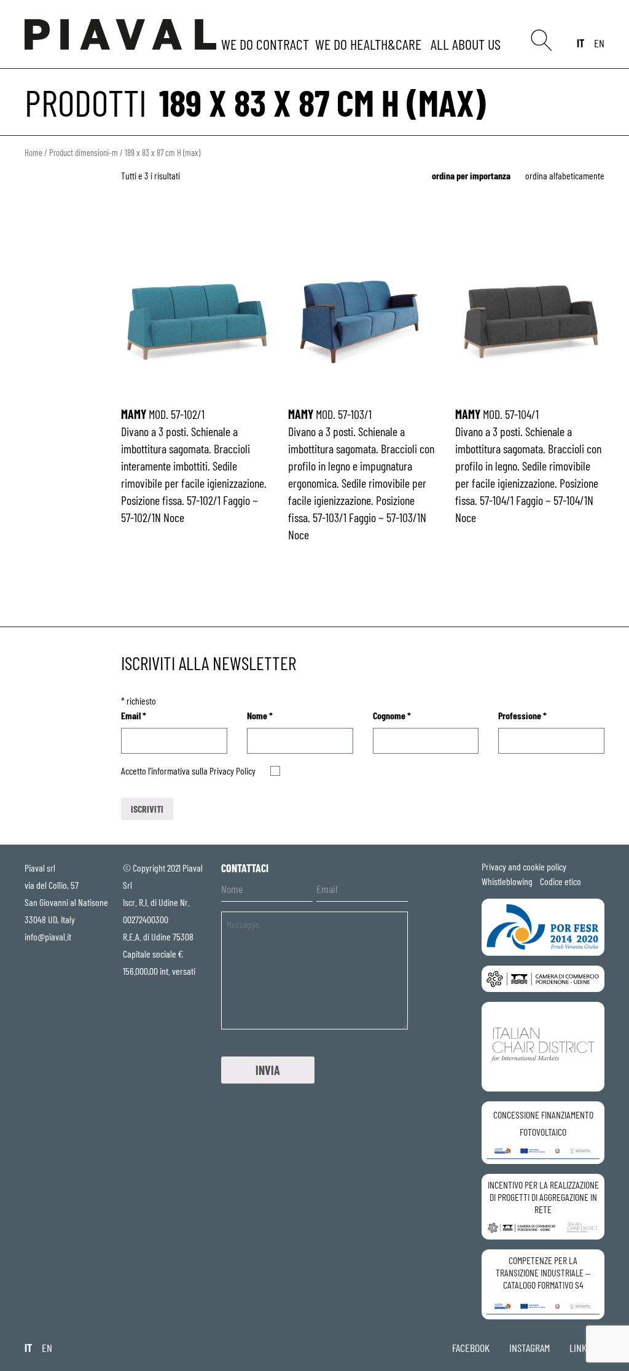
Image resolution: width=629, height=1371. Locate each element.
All (467, 44)
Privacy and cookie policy (524, 866)
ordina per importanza (471, 175)
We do (266, 44)
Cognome (392, 715)
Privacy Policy (232, 770)
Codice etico (560, 881)
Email (133, 715)
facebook (471, 1347)
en (599, 43)
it (580, 43)
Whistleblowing (507, 881)
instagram (529, 1347)
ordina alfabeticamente (564, 175)
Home (33, 152)
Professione (522, 715)
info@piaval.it (48, 936)
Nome (260, 715)
